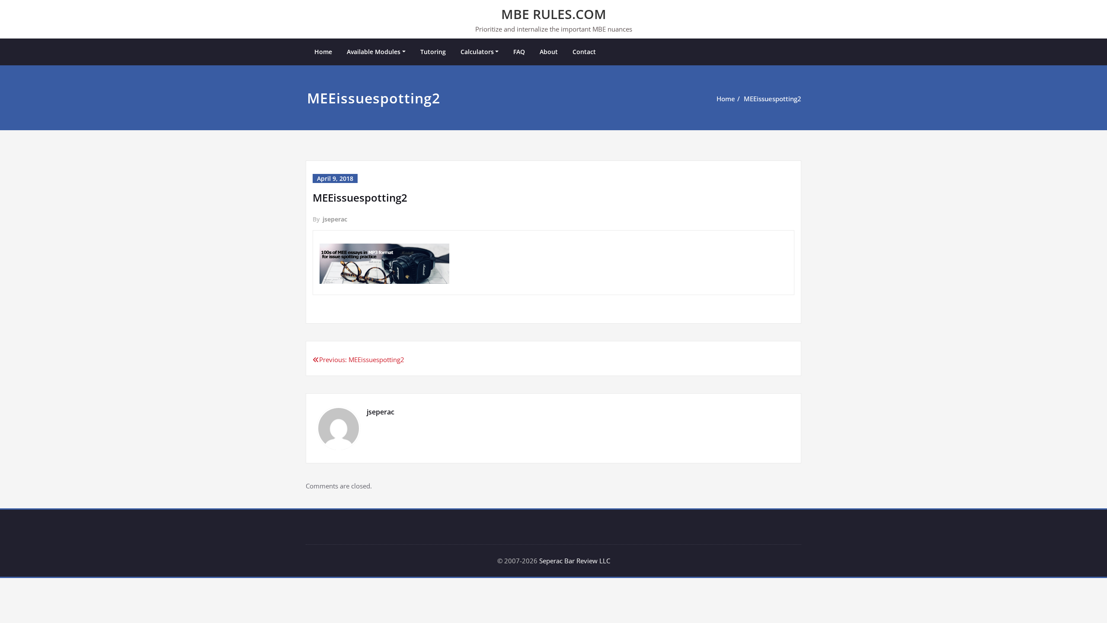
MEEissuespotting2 (772, 98)
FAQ (519, 52)
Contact (584, 52)
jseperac (335, 219)
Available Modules (373, 52)
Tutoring (433, 52)
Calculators (477, 52)
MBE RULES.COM (553, 14)
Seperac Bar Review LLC (574, 560)
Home (323, 52)
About (549, 52)
